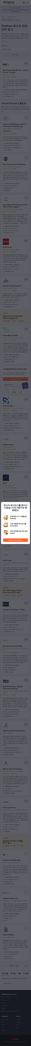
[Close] (28, 504)
